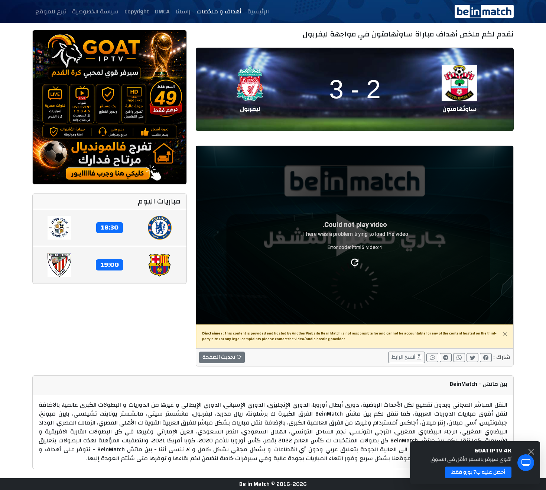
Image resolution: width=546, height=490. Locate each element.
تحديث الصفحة (219, 357)
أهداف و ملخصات (218, 11)
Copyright (136, 11)
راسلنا (183, 11)
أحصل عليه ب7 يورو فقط (478, 472)
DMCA (162, 11)
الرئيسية (258, 11)
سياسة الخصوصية (95, 11)
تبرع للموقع (50, 11)
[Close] (505, 334)
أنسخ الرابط (403, 357)
